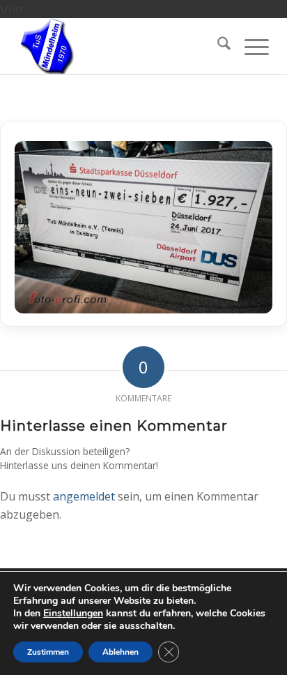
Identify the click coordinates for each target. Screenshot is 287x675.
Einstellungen (73, 613)
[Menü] (250, 46)
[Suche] (217, 46)
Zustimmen (48, 652)
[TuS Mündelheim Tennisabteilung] (117, 46)
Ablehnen (120, 652)
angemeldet (84, 496)
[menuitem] (217, 46)
